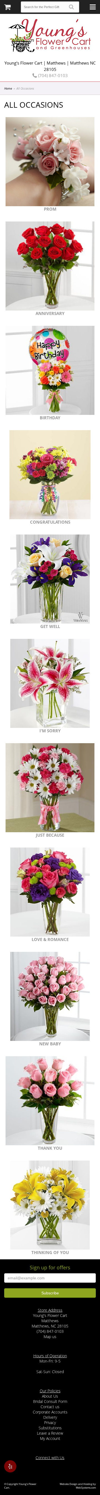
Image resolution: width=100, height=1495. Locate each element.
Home (8, 88)
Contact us (50, 1406)
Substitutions (50, 1427)
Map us (50, 1336)
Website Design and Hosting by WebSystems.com (78, 1485)
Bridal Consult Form (50, 1401)
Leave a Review (50, 1433)
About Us (50, 1396)
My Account (50, 1438)
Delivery (50, 1417)
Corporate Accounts (50, 1412)
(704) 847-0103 (52, 75)
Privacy (50, 1422)
